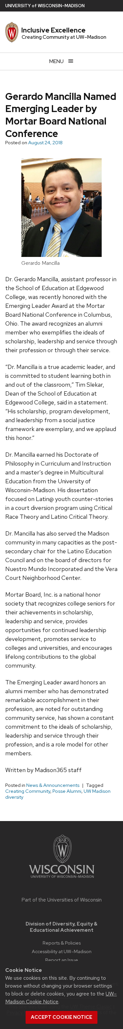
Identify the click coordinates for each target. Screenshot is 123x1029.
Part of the (62, 900)
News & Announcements (52, 785)
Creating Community (27, 791)
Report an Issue (61, 960)
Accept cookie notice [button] (61, 1017)
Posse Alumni (66, 791)
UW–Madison (45, 6)
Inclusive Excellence (53, 30)
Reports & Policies (62, 943)
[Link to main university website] (61, 879)
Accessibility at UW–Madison (62, 951)
